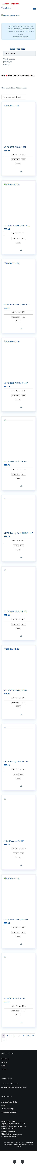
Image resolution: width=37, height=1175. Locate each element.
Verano (18, 163)
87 (33, 1036)
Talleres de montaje (7, 1109)
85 (23, 1036)
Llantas (3, 1065)
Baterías (4, 1062)
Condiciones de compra (8, 1112)
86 (28, 1036)
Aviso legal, (30, 1142)
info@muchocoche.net (8, 1128)
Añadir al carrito (34, 149)
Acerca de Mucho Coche (9, 1102)
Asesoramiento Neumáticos (10, 1084)
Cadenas (4, 1069)
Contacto (4, 1105)
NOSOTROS (6, 1097)
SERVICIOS (6, 1078)
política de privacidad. (15, 1144)
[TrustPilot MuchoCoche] (10, 15)
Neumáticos (5, 1059)
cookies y (6, 1144)
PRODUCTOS (7, 1053)
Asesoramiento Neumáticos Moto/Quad (13, 1087)
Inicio (3, 75)
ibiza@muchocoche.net (8, 1136)
